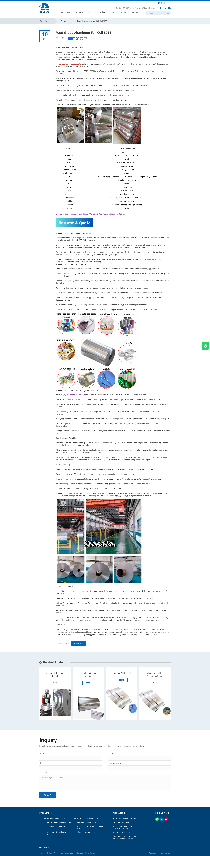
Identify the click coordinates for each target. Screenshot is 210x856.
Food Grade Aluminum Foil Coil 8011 (92, 21)
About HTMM (65, 12)
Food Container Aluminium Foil (88, 818)
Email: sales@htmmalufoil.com (145, 8)
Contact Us (135, 12)
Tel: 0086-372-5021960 (124, 8)
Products (79, 12)
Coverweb (167, 853)
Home (47, 21)
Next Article (78, 644)
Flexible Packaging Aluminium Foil (59, 822)
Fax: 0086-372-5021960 (121, 832)
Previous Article (63, 644)
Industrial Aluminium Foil (56, 826)
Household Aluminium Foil (56, 818)
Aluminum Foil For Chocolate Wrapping (57, 833)
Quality (102, 12)
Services (113, 12)
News (123, 12)
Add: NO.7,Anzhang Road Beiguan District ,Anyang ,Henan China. (125, 837)
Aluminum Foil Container (86, 832)
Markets (91, 12)
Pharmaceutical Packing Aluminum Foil (90, 827)
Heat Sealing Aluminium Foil (87, 822)
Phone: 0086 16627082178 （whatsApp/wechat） (122, 827)
